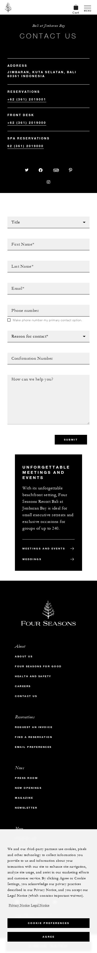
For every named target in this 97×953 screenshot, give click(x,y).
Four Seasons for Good (38, 666)
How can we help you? (30, 376)
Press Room (26, 778)
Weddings (32, 559)
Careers (23, 686)
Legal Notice (40, 905)
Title (12, 218)
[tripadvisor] (56, 170)
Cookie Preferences (48, 923)
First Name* (19, 240)
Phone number (22, 306)
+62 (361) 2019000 (26, 123)
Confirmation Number (29, 354)
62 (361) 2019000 (25, 146)
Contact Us (26, 696)
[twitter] (26, 170)
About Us (24, 656)
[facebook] (41, 170)
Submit (71, 439)
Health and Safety (33, 676)
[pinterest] (70, 170)
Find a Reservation (33, 737)
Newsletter (26, 807)
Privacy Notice (19, 905)
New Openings (28, 788)
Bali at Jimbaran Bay (48, 25)
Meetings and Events (43, 548)
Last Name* (18, 262)
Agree (49, 936)
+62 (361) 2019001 (26, 99)
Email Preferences (33, 747)
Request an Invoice (33, 727)
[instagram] (48, 182)
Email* (13, 284)
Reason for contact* (28, 332)
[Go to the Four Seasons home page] (8, 7)
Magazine (24, 797)
